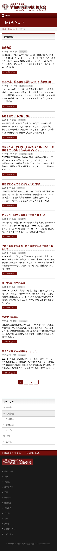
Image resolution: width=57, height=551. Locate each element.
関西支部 (22, 120)
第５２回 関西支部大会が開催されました (24, 215)
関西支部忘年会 (10, 317)
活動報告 (23, 154)
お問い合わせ (34, 453)
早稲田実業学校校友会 (25, 544)
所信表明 (6, 47)
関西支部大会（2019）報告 (16, 116)
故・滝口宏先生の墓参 (13, 283)
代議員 (7, 482)
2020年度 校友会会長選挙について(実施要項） (27, 81)
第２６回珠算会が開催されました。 (20, 351)
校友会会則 (8, 487)
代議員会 (23, 52)
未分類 (22, 86)
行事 (30, 154)
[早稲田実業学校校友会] (24, 8)
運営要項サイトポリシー (14, 453)
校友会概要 (8, 471)
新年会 (9, 442)
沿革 (6, 492)
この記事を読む (10, 72)
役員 (6, 477)
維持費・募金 (9, 529)
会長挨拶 (7, 498)
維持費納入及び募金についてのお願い (22, 184)
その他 (29, 86)
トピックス (8, 534)
